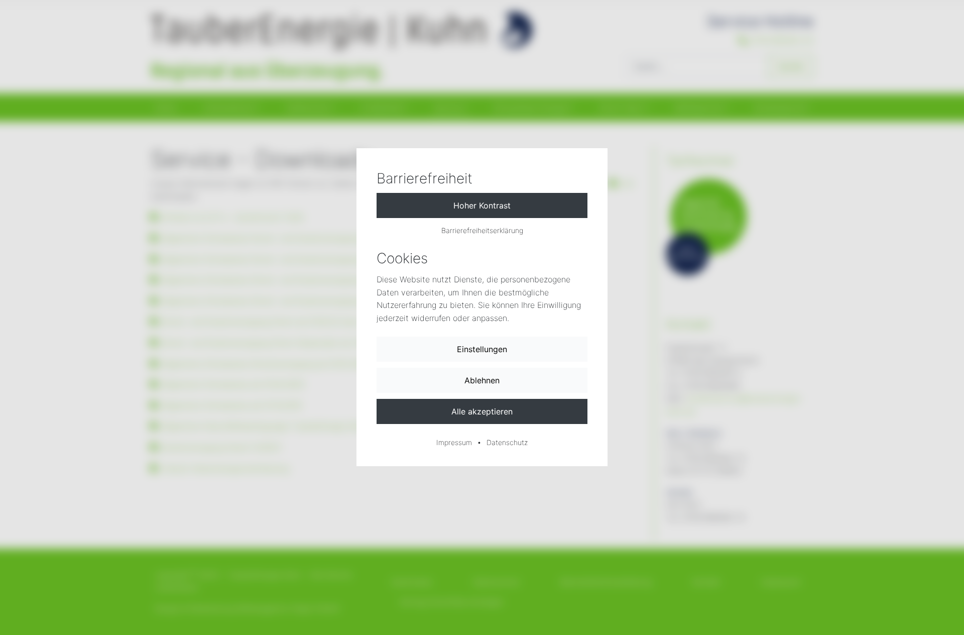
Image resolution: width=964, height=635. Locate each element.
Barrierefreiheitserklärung (482, 230)
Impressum (454, 442)
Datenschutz (507, 442)
